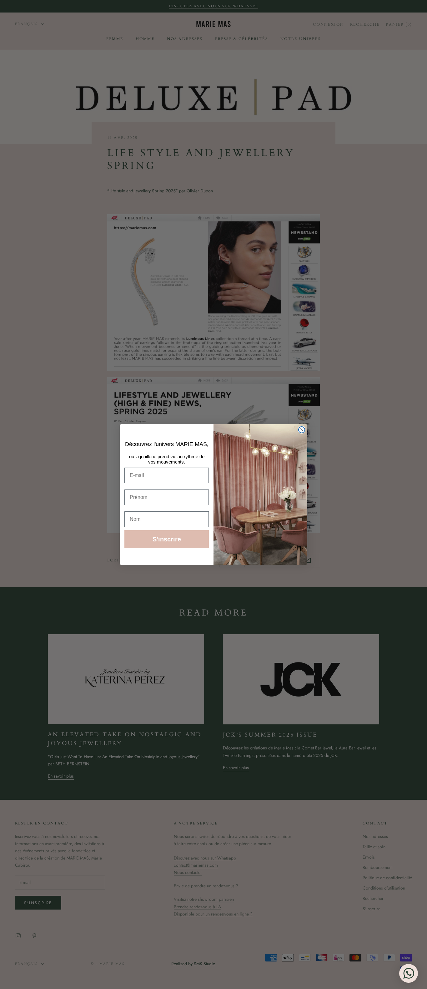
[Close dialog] (302, 430)
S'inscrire (167, 539)
